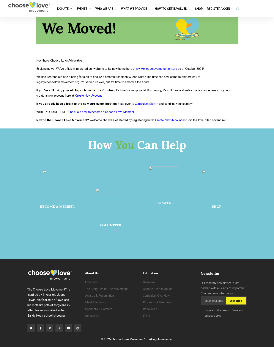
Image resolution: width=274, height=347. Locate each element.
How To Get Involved (171, 8)
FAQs (146, 316)
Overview (91, 282)
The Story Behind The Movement (106, 289)
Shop (199, 8)
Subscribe (235, 300)
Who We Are (104, 8)
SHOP (216, 206)
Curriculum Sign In (146, 104)
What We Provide (134, 8)
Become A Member (57, 206)
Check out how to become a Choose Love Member (101, 112)
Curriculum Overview (156, 295)
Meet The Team (95, 302)
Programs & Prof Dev (157, 302)
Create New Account (88, 95)
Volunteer (110, 225)
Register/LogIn (218, 8)
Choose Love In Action (157, 289)
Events (81, 8)
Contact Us (92, 316)
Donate (63, 8)
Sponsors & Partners (98, 309)
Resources (150, 309)
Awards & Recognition (99, 295)
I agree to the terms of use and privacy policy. (224, 313)
